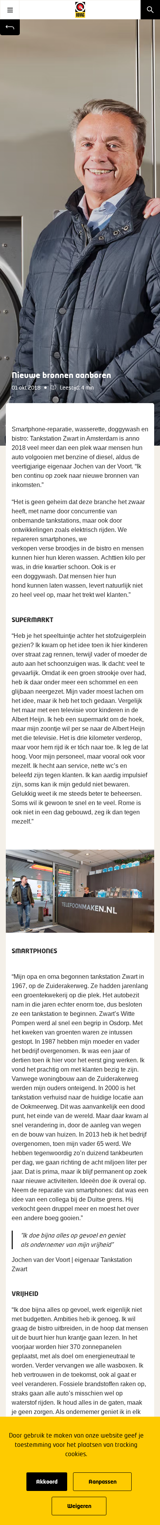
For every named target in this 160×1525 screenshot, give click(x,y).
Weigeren (79, 1506)
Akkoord (46, 1481)
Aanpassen (103, 1481)
